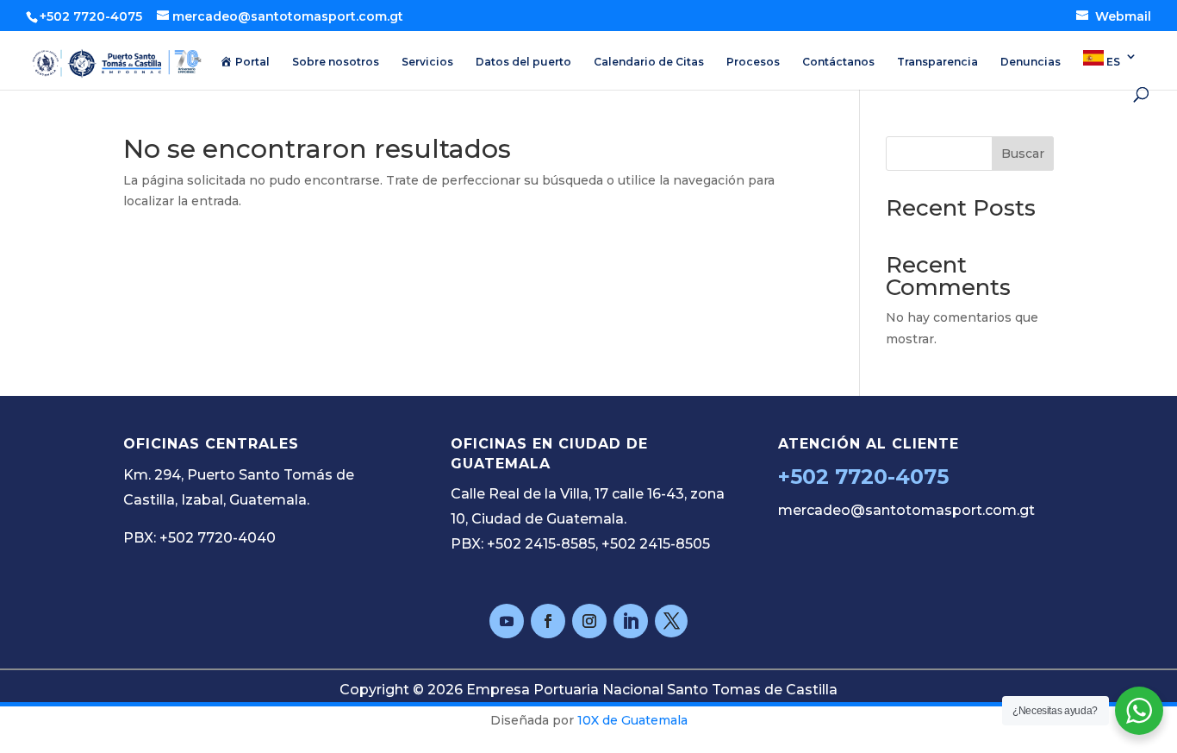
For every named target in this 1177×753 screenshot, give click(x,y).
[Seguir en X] (671, 621)
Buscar (1022, 153)
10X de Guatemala (632, 720)
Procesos (753, 62)
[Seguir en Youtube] (506, 621)
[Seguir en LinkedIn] (630, 621)
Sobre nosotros (335, 62)
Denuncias (1030, 62)
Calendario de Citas (649, 62)
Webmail (1121, 16)
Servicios (427, 62)
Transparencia (937, 62)
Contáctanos (838, 62)
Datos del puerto (523, 62)
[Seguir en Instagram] (589, 621)
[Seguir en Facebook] (548, 621)
